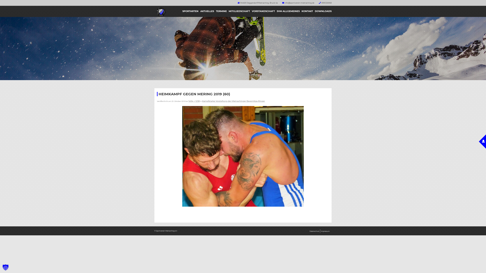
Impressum (325, 231)
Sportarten (190, 11)
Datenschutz (314, 231)
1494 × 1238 (194, 101)
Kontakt (307, 11)
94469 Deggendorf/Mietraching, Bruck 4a (259, 3)
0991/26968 (326, 3)
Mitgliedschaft (239, 11)
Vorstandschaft (263, 11)
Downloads (323, 11)
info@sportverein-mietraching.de (299, 3)
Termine (221, 11)
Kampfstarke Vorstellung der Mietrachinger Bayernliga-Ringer (233, 101)
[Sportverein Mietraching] (160, 16)
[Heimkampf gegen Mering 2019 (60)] (243, 156)
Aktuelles (207, 11)
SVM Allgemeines (288, 11)
